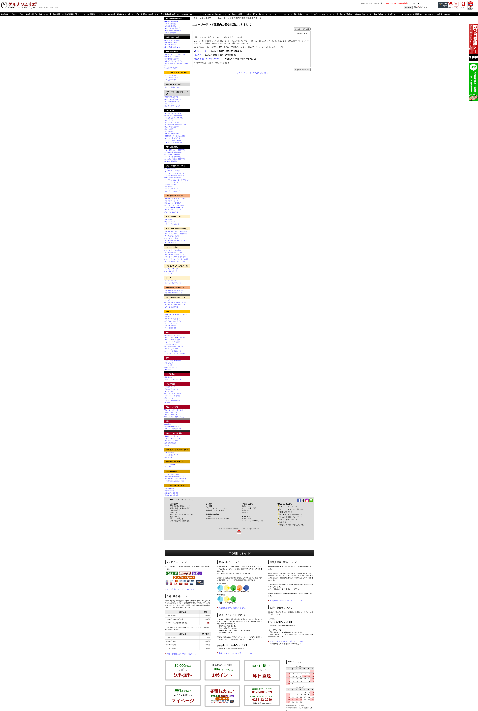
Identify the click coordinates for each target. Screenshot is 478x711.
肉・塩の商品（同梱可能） (173, 152)
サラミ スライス (169, 222)
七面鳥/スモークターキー (172, 438)
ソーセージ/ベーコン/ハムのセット (176, 198)
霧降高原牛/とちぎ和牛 (172, 335)
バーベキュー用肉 (170, 184)
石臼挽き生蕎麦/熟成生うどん (174, 476)
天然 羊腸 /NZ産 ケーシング (173, 290)
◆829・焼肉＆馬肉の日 (172, 28)
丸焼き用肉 (168, 187)
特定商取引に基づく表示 (215, 510)
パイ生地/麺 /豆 (437, 14)
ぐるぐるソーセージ (171, 201)
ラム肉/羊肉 (357, 14)
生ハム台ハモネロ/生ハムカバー (175, 302)
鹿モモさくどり (200, 51)
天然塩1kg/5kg (169, 491)
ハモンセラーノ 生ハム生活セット (175, 231)
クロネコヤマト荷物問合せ (180, 521)
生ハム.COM (246, 518)
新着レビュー (246, 506)
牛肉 (336, 14)
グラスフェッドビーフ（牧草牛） (175, 337)
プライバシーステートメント (216, 508)
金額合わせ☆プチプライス (173, 61)
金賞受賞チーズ (285, 522)
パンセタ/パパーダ (170, 271)
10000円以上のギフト (171, 101)
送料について (175, 512)
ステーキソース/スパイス (172, 191)
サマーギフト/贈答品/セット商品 (142, 14)
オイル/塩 (167, 467)
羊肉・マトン (168, 398)
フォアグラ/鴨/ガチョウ (172, 414)
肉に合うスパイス (170, 402)
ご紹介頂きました (285, 512)
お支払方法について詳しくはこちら (180, 589)
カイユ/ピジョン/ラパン (172, 441)
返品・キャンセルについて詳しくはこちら (235, 653)
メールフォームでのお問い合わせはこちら (286, 641)
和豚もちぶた (168, 363)
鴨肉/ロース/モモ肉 (170, 412)
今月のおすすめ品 (24, 14)
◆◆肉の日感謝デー (171, 21)
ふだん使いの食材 (170, 80)
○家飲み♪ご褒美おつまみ (172, 113)
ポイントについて (176, 519)
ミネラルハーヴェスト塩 (452, 14)
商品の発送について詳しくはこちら (233, 608)
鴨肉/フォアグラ (367, 14)
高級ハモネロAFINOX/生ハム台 (174, 305)
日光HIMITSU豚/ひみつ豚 (172, 361)
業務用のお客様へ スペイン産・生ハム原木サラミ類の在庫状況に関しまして (57, 14)
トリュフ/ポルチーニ (171, 455)
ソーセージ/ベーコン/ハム (205, 14)
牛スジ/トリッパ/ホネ (171, 349)
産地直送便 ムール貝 (123, 14)
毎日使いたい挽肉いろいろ (173, 116)
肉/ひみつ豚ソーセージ (172, 106)
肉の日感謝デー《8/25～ (9, 14)
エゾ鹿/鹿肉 (348, 14)
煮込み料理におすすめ (171, 127)
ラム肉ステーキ (169, 387)
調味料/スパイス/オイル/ (423, 14)
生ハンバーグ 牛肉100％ (172, 351)
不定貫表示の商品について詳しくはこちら (286, 601)
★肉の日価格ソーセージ (172, 30)
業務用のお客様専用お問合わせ (217, 518)
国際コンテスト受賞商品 (172, 203)
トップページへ (241, 73)
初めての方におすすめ (171, 59)
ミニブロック (168, 273)
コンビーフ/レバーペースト (173, 210)
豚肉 (341, 14)
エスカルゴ (168, 457)
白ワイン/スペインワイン (172, 321)
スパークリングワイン (171, 323)
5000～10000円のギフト (172, 99)
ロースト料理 (168, 131)
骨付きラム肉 (168, 391)
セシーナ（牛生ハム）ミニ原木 (174, 261)
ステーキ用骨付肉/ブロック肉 (174, 175)
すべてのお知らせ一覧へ (259, 73)
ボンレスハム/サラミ (171, 212)
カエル (166, 445)
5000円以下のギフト (171, 97)
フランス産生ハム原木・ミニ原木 (175, 240)
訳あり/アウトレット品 (172, 57)
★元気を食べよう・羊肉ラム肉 (174, 54)
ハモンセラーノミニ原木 (172, 250)
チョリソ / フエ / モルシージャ (174, 269)
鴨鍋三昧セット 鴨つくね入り (174, 417)
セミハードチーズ (170, 281)
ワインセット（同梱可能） (173, 157)
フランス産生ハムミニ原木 (173, 252)
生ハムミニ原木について (288, 507)
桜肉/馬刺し (168, 424)
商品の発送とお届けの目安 (180, 508)
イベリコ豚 (168, 365)
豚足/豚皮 (167, 370)
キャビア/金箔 (169, 452)
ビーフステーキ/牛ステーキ (173, 171)
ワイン (332, 14)
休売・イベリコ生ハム (171, 224)
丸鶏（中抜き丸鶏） (171, 443)
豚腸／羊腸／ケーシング (302, 14)
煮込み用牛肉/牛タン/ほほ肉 (173, 346)
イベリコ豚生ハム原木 (171, 236)
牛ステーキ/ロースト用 (172, 340)
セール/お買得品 (89, 14)
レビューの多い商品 (249, 508)
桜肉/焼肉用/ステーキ (171, 426)
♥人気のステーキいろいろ (173, 169)
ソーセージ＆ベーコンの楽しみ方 (291, 509)
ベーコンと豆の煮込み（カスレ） (175, 142)
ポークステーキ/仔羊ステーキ (174, 173)
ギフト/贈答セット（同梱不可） (175, 150)
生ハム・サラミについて (288, 520)
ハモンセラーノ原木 (171, 238)
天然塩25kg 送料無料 (171, 495)
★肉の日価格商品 (170, 26)
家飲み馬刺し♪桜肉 (170, 42)
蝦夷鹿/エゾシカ (169, 377)
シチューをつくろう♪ (171, 122)
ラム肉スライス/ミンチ (172, 389)
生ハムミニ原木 (237, 14)
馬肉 (375, 14)
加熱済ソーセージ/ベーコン (173, 207)
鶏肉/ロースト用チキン (172, 436)
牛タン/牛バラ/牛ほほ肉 (172, 342)
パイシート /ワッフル (171, 474)
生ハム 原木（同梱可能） (172, 154)
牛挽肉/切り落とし (170, 344)
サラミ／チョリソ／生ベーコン (276, 14)
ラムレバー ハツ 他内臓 (172, 396)
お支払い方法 (175, 510)
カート (450, 8)
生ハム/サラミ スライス (223, 14)
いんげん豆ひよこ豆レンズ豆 (174, 481)
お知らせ (245, 512)
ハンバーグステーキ (171, 189)
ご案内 (208, 516)
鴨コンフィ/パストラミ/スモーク (175, 410)
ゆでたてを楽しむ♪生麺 (172, 138)
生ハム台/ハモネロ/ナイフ (319, 14)
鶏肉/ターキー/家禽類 (385, 14)
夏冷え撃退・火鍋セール (172, 47)
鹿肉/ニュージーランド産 (172, 379)
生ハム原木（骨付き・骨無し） (253, 14)
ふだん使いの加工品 (171, 77)
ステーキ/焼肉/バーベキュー (186, 14)
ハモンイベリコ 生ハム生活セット (175, 234)
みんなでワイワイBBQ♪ (172, 40)
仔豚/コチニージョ (170, 367)
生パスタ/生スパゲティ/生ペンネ (175, 479)
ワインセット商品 (170, 325)
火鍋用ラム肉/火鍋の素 (172, 400)
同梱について (175, 517)
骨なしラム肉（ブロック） (173, 393)
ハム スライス (169, 219)
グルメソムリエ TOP (203, 18)
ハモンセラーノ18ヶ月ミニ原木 (175, 255)
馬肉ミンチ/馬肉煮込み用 (172, 429)
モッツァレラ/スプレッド (172, 283)
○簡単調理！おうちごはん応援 (174, 136)
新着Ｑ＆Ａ (246, 510)
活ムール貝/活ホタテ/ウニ (173, 87)
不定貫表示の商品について (180, 506)
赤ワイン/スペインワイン (172, 319)
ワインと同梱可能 (170, 328)
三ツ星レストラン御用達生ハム (290, 514)
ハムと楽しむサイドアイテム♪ (174, 118)
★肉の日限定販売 (170, 33)
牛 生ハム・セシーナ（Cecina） (175, 353)
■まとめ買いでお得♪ (171, 68)
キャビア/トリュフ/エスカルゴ (404, 14)
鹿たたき (198, 55)
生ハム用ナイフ (169, 300)
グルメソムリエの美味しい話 (252, 521)
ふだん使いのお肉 (170, 75)
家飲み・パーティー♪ (171, 133)
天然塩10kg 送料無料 (171, 493)
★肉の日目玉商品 (170, 24)
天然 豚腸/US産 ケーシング (173, 293)
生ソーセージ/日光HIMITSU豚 (174, 205)
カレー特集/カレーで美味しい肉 (175, 125)
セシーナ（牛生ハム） (171, 45)
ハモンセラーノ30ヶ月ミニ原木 (175, 257)
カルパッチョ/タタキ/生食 (173, 140)
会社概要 (209, 506)
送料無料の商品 (170, 14)
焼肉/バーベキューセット (172, 178)
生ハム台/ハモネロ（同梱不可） (175, 159)
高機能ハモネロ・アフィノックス (291, 525)
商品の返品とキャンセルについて (182, 515)
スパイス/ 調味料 (170, 464)
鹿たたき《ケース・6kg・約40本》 (207, 59)
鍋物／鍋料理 (168, 129)
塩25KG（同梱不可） (171, 161)
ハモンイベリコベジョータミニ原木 (176, 259)
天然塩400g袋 (169, 488)
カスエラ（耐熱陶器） (171, 307)
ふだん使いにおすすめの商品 (105, 14)
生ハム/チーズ (169, 104)
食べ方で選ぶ (159, 14)
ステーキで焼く (169, 120)
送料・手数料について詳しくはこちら (181, 654)
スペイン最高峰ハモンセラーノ (290, 517)
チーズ (290, 14)
